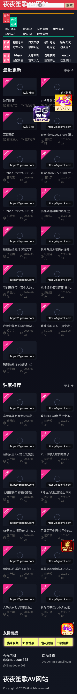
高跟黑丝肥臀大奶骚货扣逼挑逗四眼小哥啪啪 (32, 416)
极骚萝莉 (49, 55)
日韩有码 (26, 29)
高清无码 (9, 134)
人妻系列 (33, 55)
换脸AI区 (34, 47)
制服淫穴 (18, 42)
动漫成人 (65, 47)
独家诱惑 (18, 60)
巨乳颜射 (65, 60)
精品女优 (65, 42)
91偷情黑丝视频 (32, 643)
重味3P (18, 55)
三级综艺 (49, 47)
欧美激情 (42, 33)
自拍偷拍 (42, 29)
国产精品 (10, 29)
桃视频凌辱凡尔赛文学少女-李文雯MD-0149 (31, 249)
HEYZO (65, 55)
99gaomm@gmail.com (56, 661)
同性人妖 (18, 47)
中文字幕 (58, 29)
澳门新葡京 (10, 100)
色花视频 (47, 643)
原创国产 (10, 33)
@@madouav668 (14, 665)
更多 (67, 70)
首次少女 (33, 60)
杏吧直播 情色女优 (52, 100)
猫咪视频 (12, 643)
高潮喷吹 (49, 60)
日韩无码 (26, 33)
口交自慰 (33, 42)
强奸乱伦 (49, 42)
